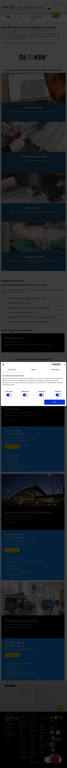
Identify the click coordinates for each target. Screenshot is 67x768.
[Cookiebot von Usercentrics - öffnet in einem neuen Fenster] (53, 364)
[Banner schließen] (64, 364)
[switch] (25, 395)
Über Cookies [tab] (55, 369)
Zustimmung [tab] (12, 369)
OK (55, 402)
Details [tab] (33, 369)
